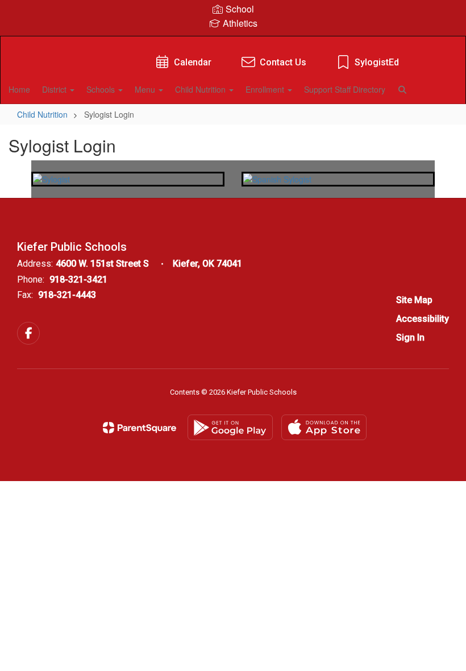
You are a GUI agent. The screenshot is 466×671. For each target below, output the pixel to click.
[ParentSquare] (139, 427)
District (55, 89)
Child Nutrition (201, 89)
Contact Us (283, 62)
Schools (101, 89)
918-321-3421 (78, 279)
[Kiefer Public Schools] (232, 43)
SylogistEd (377, 62)
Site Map (414, 300)
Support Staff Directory (344, 89)
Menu (146, 89)
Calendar (192, 62)
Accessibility (422, 318)
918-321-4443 (67, 294)
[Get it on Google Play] (230, 427)
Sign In (410, 337)
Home (19, 89)
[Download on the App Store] (324, 427)
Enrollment (266, 89)
